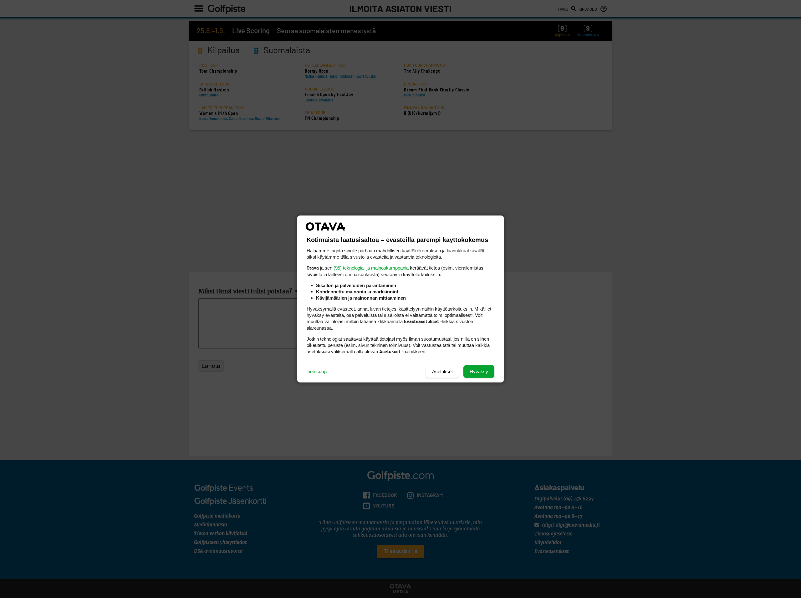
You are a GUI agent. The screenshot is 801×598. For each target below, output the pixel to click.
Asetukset (442, 371)
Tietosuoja (317, 371)
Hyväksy (479, 371)
